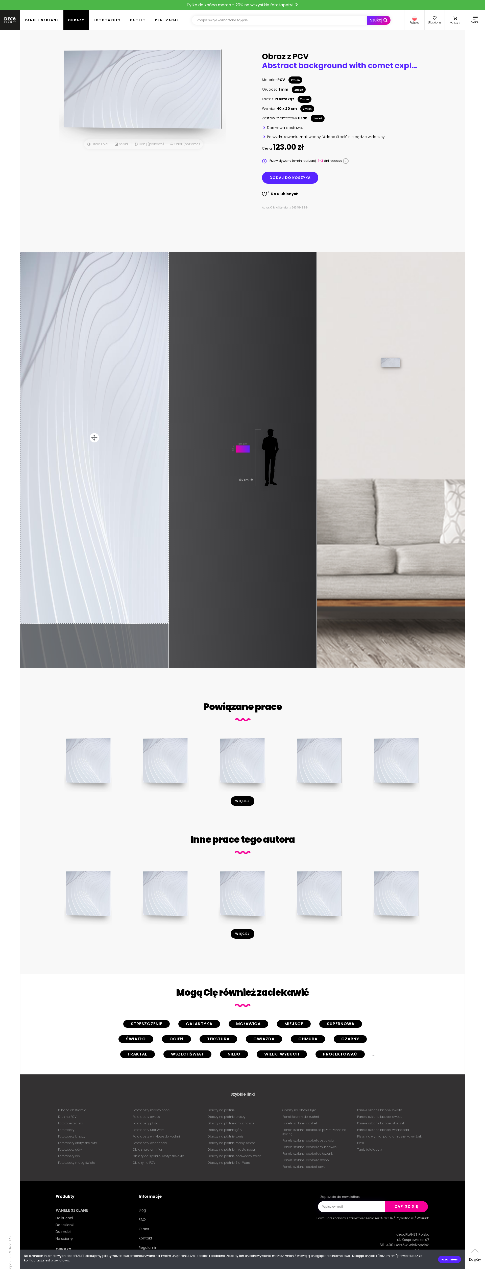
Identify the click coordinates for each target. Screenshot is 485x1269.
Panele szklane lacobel (299, 1123)
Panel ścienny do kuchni (300, 1117)
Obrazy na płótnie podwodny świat (234, 1156)
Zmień (295, 80)
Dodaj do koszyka (290, 177)
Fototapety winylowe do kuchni (156, 1136)
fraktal (137, 1054)
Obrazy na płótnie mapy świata (231, 1143)
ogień (176, 1039)
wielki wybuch (281, 1054)
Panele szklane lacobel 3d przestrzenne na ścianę (314, 1132)
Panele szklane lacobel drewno (305, 1160)
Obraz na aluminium (148, 1149)
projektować (340, 1054)
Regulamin (148, 1247)
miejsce (293, 1024)
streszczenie (146, 1024)
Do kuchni (64, 1218)
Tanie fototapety (369, 1149)
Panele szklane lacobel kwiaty (379, 1110)
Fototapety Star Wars (148, 1130)
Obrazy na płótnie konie (226, 1136)
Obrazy (76, 20)
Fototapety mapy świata (76, 1162)
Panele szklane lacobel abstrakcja (308, 1140)
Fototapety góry (70, 1149)
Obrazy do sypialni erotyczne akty (158, 1156)
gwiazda (264, 1039)
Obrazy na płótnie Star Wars (229, 1162)
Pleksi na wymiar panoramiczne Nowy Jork (389, 1136)
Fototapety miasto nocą (151, 1110)
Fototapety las (69, 1156)
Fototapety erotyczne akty (77, 1143)
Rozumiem (449, 1259)
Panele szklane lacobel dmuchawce (309, 1147)
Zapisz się (406, 1206)
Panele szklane (42, 20)
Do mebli (63, 1231)
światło (136, 1039)
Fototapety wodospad (150, 1143)
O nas (144, 1228)
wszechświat (187, 1054)
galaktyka (199, 1024)
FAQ (142, 1219)
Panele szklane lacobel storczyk (381, 1123)
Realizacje (167, 20)
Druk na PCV (67, 1117)
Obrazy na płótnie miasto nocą (231, 1149)
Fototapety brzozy (71, 1136)
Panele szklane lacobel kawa (304, 1167)
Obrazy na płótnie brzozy (227, 1117)
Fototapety (107, 20)
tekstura (218, 1039)
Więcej (242, 801)
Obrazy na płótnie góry (225, 1130)
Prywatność (405, 1218)
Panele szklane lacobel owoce (379, 1117)
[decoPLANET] (10, 20)
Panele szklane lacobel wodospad (383, 1130)
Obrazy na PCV (144, 1162)
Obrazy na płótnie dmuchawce (231, 1123)
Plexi (360, 1143)
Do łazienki (65, 1224)
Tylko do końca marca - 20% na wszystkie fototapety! (241, 5)
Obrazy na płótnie (221, 1110)
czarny (350, 1039)
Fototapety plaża (145, 1123)
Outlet (138, 20)
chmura (308, 1039)
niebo (234, 1054)
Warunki (423, 1218)
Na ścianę (64, 1238)
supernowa (340, 1024)
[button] (414, 20)
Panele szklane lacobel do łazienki (307, 1153)
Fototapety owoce (146, 1117)
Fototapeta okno (70, 1123)
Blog (142, 1210)
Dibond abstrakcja (72, 1110)
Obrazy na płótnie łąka (299, 1110)
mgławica (248, 1024)
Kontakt (145, 1238)
